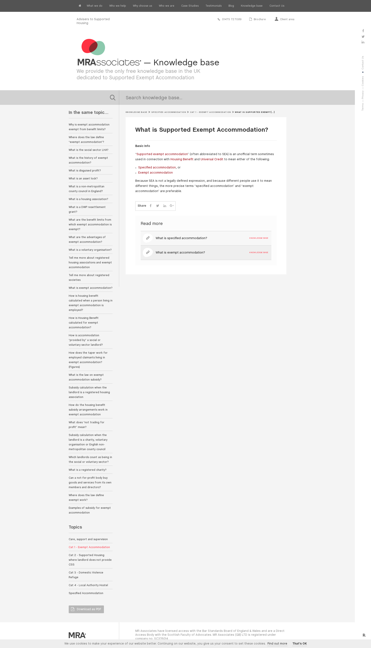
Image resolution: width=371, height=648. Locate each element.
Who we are (166, 6)
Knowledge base (252, 6)
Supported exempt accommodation (162, 154)
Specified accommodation (157, 167)
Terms (363, 107)
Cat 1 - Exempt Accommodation (210, 112)
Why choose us (142, 6)
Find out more (277, 643)
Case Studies (190, 6)
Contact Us (276, 6)
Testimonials (213, 6)
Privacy (363, 94)
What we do (94, 6)
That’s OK (299, 643)
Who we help (117, 6)
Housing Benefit (181, 159)
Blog (231, 6)
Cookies (363, 81)
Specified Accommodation (168, 112)
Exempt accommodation (155, 172)
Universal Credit (212, 159)
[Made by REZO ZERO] (364, 635)
